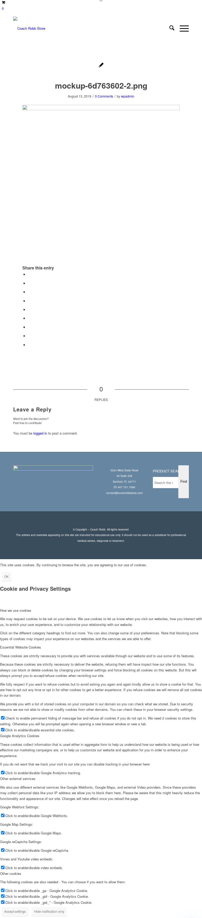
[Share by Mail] (29, 344)
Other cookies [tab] (10, 873)
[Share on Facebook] (29, 274)
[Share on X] (29, 283)
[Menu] (181, 28)
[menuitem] (169, 28)
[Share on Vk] (29, 327)
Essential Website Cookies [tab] (20, 647)
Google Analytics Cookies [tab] (19, 735)
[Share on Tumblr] (29, 318)
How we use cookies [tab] (15, 610)
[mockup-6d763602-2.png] (101, 65)
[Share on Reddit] (29, 335)
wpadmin (127, 96)
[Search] (169, 28)
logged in (40, 433)
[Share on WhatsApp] (29, 291)
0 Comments (104, 96)
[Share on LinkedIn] (29, 309)
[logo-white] (29, 28)
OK (6, 576)
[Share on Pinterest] (29, 300)
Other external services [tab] (18, 778)
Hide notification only (49, 911)
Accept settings (15, 911)
